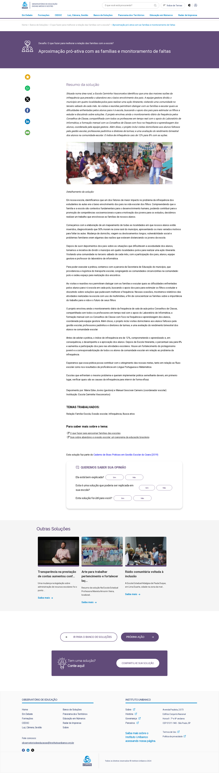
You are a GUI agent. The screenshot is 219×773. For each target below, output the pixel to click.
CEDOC (25, 723)
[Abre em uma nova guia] (24, 750)
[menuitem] (27, 15)
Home (25, 25)
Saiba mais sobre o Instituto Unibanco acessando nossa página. (140, 737)
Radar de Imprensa (72, 723)
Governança (131, 718)
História (129, 714)
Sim (114, 477)
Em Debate (27, 714)
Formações (27, 718)
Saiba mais (44, 598)
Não (134, 477)
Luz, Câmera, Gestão (32, 727)
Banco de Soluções (39, 25)
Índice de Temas (174, 5)
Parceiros (130, 723)
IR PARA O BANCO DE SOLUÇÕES (92, 637)
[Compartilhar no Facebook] (27, 112)
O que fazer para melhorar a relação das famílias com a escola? (80, 25)
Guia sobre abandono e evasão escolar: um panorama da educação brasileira (109, 437)
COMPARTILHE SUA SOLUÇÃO (138, 663)
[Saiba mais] (58, 552)
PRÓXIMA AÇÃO (135, 637)
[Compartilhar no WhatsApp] (27, 90)
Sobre (66, 727)
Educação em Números (74, 718)
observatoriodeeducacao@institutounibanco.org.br (48, 742)
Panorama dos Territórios (75, 714)
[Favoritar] (27, 79)
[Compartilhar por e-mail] (27, 134)
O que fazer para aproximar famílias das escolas (95, 433)
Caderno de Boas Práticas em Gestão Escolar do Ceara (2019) (126, 454)
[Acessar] (195, 5)
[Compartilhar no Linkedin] (27, 123)
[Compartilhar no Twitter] (27, 101)
